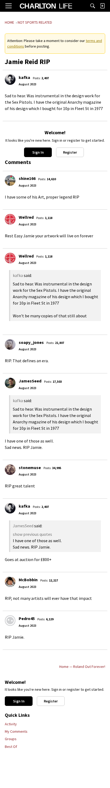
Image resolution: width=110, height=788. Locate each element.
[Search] (92, 6)
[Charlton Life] (45, 6)
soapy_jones (31, 342)
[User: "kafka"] (10, 79)
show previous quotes (32, 534)
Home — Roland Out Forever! (82, 666)
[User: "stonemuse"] (10, 469)
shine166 (27, 178)
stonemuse (30, 467)
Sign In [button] (38, 152)
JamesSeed (30, 381)
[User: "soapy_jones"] (10, 344)
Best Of (11, 746)
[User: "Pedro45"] (10, 620)
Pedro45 (27, 618)
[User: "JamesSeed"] (10, 383)
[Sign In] (102, 6)
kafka (24, 77)
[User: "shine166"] (10, 180)
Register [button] (70, 152)
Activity (11, 724)
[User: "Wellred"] (10, 219)
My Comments (16, 731)
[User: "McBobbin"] (10, 581)
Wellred (26, 217)
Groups (11, 738)
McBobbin (28, 579)
